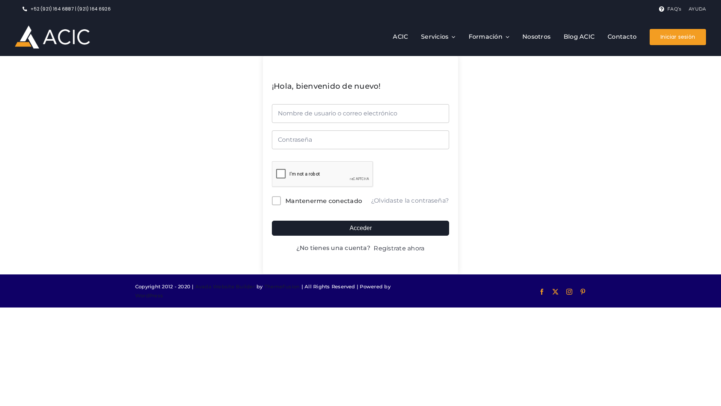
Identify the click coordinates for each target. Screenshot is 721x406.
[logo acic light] (52, 28)
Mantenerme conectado (323, 201)
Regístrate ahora (399, 248)
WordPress (149, 295)
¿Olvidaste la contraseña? (410, 200)
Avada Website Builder (225, 286)
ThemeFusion (282, 286)
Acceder (361, 228)
